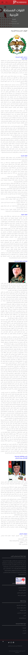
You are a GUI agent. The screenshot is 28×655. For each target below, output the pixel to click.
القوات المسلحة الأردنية (19, 31)
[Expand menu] (2, 2)
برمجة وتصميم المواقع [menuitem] (12, 646)
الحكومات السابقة (22, 590)
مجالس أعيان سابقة (22, 595)
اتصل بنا (24, 633)
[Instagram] (11, 643)
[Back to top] (3, 642)
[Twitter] (9, 643)
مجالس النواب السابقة (21, 607)
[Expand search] (6, 2)
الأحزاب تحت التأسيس (21, 613)
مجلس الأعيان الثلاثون (21, 592)
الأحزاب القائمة (23, 610)
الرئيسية (14, 19)
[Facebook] (13, 643)
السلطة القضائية (22, 618)
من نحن (24, 630)
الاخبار (25, 615)
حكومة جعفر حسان (22, 587)
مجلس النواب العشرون (21, 605)
